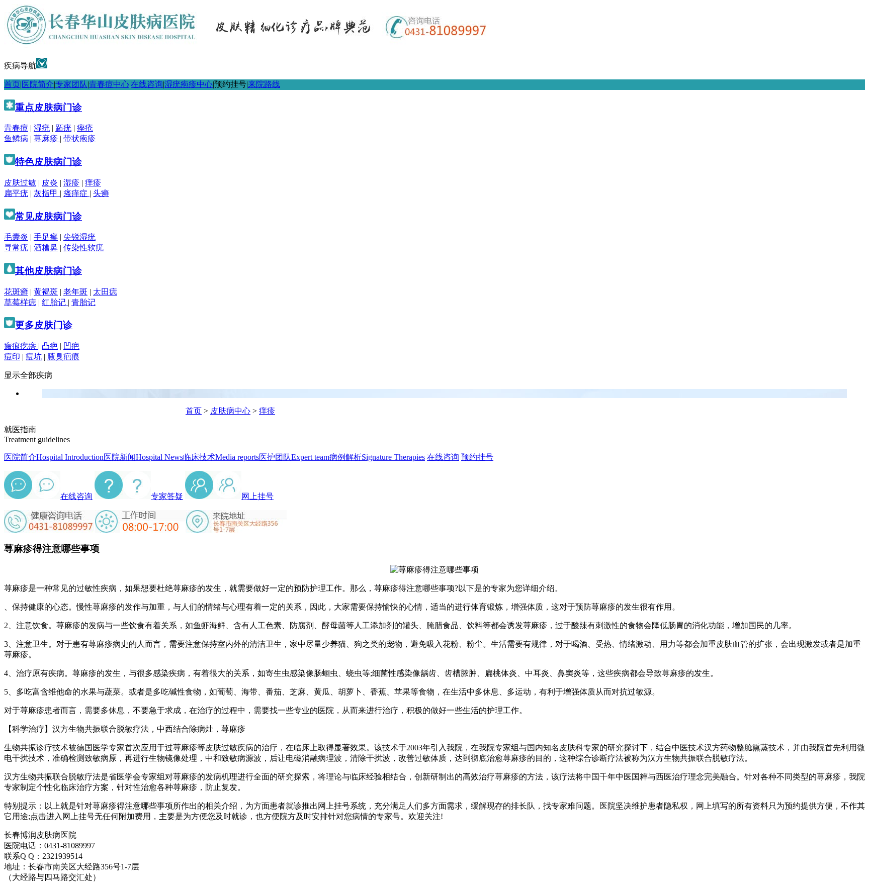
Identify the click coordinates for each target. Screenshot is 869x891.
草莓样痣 (20, 302)
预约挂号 (230, 84)
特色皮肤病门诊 (48, 161)
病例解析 (377, 457)
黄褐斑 (46, 291)
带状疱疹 (79, 138)
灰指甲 (47, 193)
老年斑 (75, 291)
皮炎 (50, 182)
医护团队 (294, 457)
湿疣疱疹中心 (188, 84)
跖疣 (63, 128)
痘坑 (34, 356)
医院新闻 (143, 457)
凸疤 (50, 346)
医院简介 (38, 84)
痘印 (12, 356)
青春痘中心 (109, 84)
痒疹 (93, 182)
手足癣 (46, 237)
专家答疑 (167, 496)
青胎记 (83, 302)
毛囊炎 (16, 237)
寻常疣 (16, 247)
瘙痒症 (76, 193)
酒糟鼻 (46, 247)
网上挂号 (257, 496)
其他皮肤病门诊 (48, 270)
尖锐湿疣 (79, 237)
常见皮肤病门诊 (48, 216)
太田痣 (105, 291)
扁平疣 (16, 193)
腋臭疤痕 (63, 356)
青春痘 (16, 128)
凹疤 (71, 346)
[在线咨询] (18, 496)
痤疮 (85, 128)
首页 (12, 84)
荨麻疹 (47, 138)
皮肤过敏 (20, 182)
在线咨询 (147, 84)
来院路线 (264, 84)
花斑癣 (16, 291)
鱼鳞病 (16, 138)
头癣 (101, 193)
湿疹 (71, 182)
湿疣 (42, 128)
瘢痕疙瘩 (21, 346)
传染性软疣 (83, 247)
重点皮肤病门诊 (48, 107)
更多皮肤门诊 (43, 325)
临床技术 (221, 457)
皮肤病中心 (230, 411)
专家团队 (71, 84)
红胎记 (55, 302)
